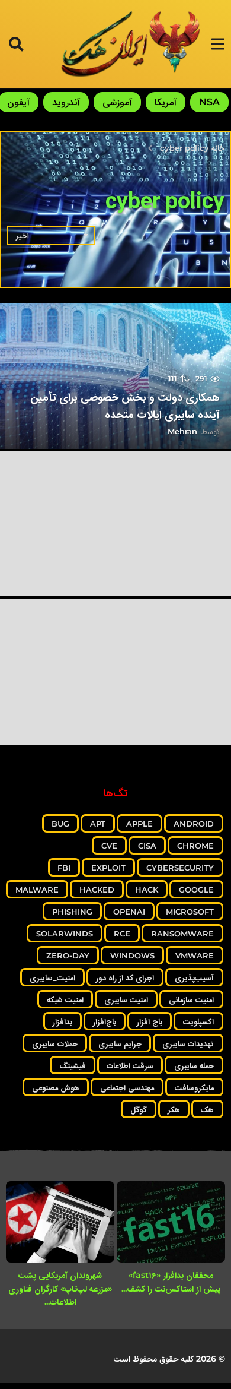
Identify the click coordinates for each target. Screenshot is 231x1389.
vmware (194, 955)
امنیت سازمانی (191, 999)
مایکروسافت (194, 1087)
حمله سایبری (194, 1065)
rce (122, 933)
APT (97, 823)
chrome (195, 845)
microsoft (190, 911)
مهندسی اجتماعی (127, 1087)
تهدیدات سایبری (188, 1043)
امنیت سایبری (126, 999)
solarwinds (64, 933)
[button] (217, 44)
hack (146, 889)
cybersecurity (180, 867)
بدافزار (62, 1021)
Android (194, 823)
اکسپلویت (198, 1021)
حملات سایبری (55, 1043)
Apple (139, 823)
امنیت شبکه (65, 999)
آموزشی (117, 101)
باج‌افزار (104, 1021)
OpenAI (129, 911)
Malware (37, 889)
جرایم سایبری (120, 1043)
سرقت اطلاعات (130, 1065)
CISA (147, 845)
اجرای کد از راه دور (125, 977)
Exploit (108, 867)
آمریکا (166, 101)
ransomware (182, 933)
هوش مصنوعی (55, 1087)
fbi (63, 867)
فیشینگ (72, 1065)
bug (60, 823)
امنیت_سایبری (52, 977)
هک (207, 1109)
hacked (96, 889)
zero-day (67, 955)
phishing (72, 911)
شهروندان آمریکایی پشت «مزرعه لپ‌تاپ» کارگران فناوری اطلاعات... (60, 1288)
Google (196, 889)
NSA (209, 101)
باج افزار (149, 1021)
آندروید (66, 101)
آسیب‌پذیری (194, 977)
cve (109, 845)
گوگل (138, 1109)
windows (132, 955)
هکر (174, 1109)
